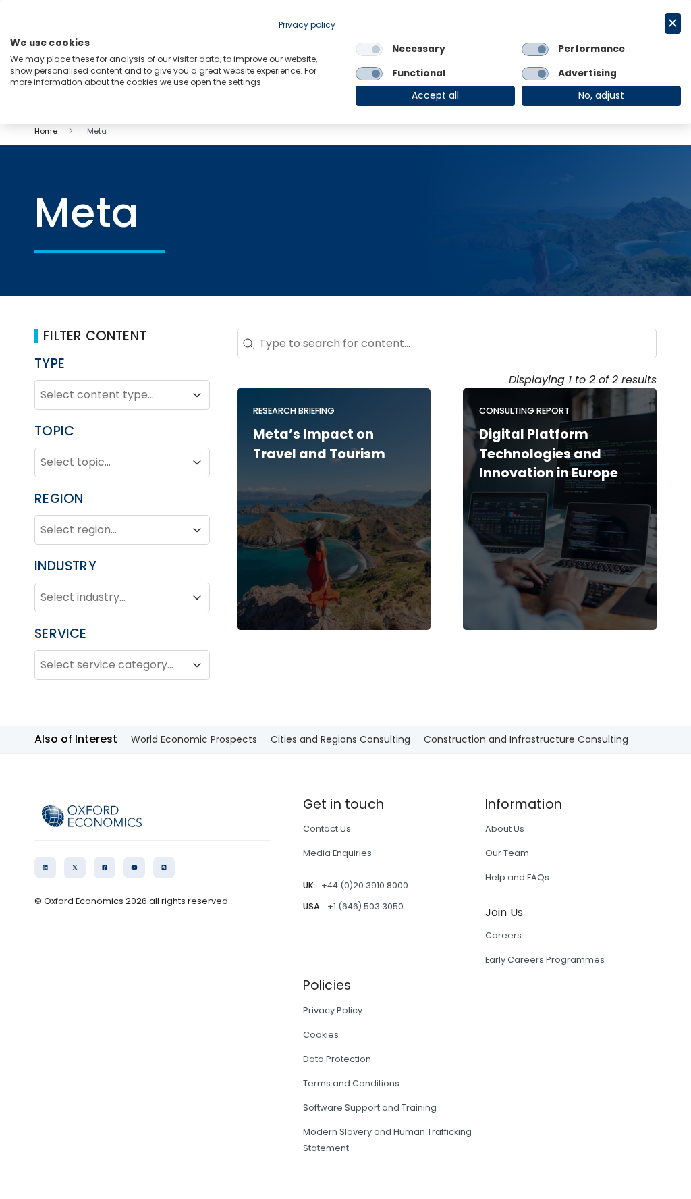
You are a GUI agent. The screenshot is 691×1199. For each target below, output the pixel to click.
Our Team (507, 853)
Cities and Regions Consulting (340, 739)
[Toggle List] (197, 395)
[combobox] (110, 395)
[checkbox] (369, 49)
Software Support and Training (370, 1107)
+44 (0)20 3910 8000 (364, 885)
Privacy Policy (332, 1010)
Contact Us (327, 828)
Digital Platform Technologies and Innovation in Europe (548, 454)
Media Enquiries (337, 853)
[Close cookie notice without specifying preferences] (673, 23)
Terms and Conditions (351, 1083)
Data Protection (337, 1059)
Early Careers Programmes (545, 959)
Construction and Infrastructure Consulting (526, 739)
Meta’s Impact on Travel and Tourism (319, 444)
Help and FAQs (517, 877)
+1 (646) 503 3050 (365, 906)
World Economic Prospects (194, 739)
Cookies (321, 1034)
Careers (503, 935)
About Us (504, 828)
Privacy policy (307, 24)
